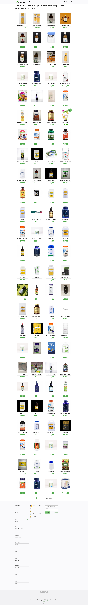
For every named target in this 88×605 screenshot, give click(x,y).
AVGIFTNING (47, 1)
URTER (16, 583)
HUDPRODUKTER (18, 537)
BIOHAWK (53, 1)
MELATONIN (17, 558)
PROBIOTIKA (17, 565)
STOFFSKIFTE (17, 576)
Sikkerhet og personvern (47, 594)
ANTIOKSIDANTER (40, 1)
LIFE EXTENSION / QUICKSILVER (20, 553)
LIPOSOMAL (17, 556)
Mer (56, 1)
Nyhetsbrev (54, 594)
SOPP (16, 574)
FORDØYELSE (17, 535)
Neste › (46, 498)
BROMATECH (17, 519)
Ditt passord (46, 508)
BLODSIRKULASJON (18, 517)
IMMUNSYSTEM (17, 542)
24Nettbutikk (46, 603)
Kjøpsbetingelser (39, 594)
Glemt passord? (56, 512)
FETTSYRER (17, 533)
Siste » (50, 498)
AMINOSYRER (33, 1)
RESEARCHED (17, 572)
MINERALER (17, 560)
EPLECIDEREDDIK (18, 530)
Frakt (34, 594)
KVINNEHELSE (17, 549)
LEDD (16, 551)
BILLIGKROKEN (17, 514)
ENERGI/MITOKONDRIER (19, 528)
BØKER (16, 521)
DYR (16, 526)
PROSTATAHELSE (18, 567)
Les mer (48, 600)
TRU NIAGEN (17, 581)
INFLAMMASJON (18, 544)
